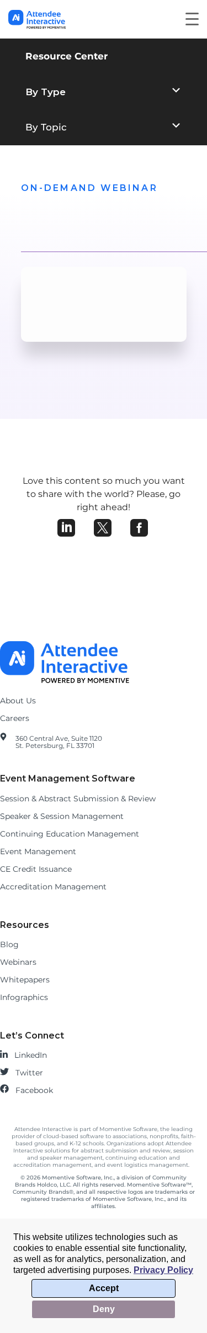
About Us (18, 701)
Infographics (24, 997)
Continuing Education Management (69, 834)
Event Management (38, 851)
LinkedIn (30, 1055)
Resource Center (66, 56)
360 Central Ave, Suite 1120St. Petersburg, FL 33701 (58, 742)
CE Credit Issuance (36, 869)
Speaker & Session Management (62, 816)
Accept (104, 1288)
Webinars (18, 962)
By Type (45, 91)
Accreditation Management (53, 887)
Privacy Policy (163, 1270)
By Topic (46, 127)
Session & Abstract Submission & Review (78, 799)
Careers (14, 718)
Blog (9, 944)
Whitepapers (25, 980)
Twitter (29, 1073)
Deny (104, 1309)
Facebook (34, 1090)
